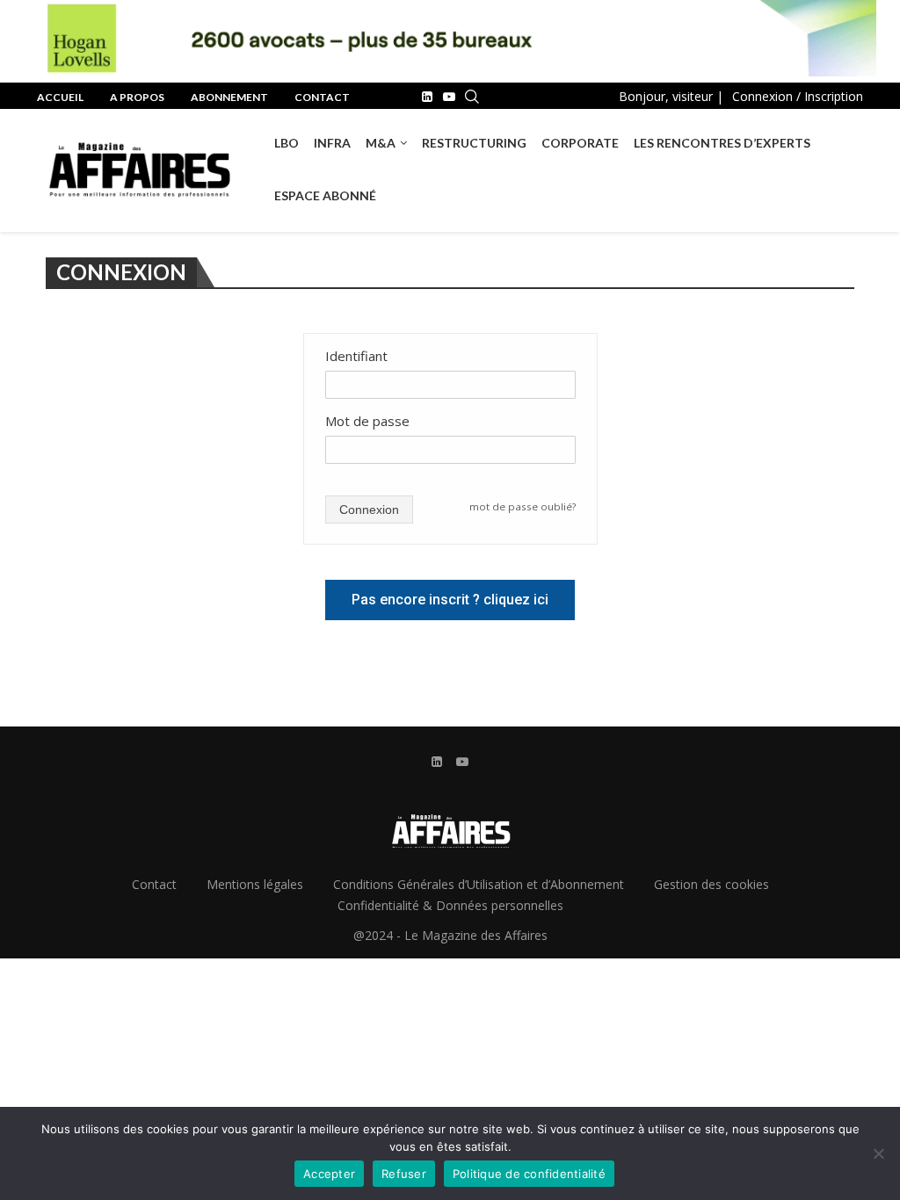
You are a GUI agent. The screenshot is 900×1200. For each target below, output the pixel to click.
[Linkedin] (427, 97)
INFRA (332, 142)
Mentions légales (255, 884)
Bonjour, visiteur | (671, 96)
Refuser (403, 1174)
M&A (381, 142)
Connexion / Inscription (797, 96)
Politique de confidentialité (529, 1174)
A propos (137, 97)
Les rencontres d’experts (722, 142)
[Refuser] (878, 1153)
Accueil (60, 97)
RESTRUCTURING (474, 142)
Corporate (580, 142)
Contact (322, 97)
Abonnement (229, 97)
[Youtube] (449, 97)
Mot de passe (367, 421)
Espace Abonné (325, 195)
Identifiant (356, 356)
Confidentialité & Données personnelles (450, 905)
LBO (286, 142)
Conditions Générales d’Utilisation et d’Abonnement (478, 884)
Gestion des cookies (711, 884)
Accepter (329, 1174)
